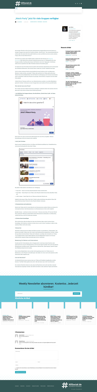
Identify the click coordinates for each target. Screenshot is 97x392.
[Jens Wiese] (16, 21)
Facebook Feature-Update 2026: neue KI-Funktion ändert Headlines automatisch (73, 52)
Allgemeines (84, 315)
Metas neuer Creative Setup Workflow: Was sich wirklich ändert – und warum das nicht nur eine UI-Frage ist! (56, 319)
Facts (67, 86)
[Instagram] (77, 3)
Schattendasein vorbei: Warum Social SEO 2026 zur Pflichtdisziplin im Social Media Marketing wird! (40, 319)
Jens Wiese (71, 27)
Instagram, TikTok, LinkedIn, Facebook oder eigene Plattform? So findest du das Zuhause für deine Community (73, 74)
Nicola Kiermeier (5, 321)
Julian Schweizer (53, 322)
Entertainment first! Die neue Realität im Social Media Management (71, 317)
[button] (16, 8)
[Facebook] (79, 3)
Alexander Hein (37, 322)
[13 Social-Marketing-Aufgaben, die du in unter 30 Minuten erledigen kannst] (88, 308)
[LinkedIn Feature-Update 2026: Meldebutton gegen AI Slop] (24, 308)
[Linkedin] (75, 3)
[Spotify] (81, 3)
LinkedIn (20, 315)
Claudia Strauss (22, 341)
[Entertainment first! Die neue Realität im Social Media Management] (72, 308)
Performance (39, 21)
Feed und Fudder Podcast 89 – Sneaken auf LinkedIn (73, 59)
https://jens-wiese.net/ (72, 28)
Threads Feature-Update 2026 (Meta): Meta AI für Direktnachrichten (73, 66)
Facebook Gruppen (33, 21)
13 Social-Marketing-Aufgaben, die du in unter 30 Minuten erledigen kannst (88, 318)
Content (67, 69)
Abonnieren (76, 293)
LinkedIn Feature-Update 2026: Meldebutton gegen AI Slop (24, 317)
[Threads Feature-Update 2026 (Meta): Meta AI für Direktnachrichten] (63, 66)
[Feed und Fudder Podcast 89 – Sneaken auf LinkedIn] (63, 59)
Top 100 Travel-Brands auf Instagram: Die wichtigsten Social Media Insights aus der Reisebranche (73, 83)
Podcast (67, 61)
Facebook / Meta (68, 55)
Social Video (45, 21)
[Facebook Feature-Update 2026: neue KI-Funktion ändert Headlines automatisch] (63, 52)
